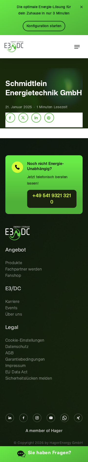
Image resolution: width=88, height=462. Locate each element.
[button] (77, 46)
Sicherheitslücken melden (28, 378)
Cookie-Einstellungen (24, 340)
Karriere (12, 302)
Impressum (15, 366)
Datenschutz (17, 347)
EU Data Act (16, 372)
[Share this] (10, 118)
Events (11, 308)
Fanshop (13, 276)
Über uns (13, 314)
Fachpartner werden (23, 269)
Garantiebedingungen (25, 359)
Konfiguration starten (44, 26)
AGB (9, 353)
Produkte (13, 263)
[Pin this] (49, 118)
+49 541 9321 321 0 (52, 198)
